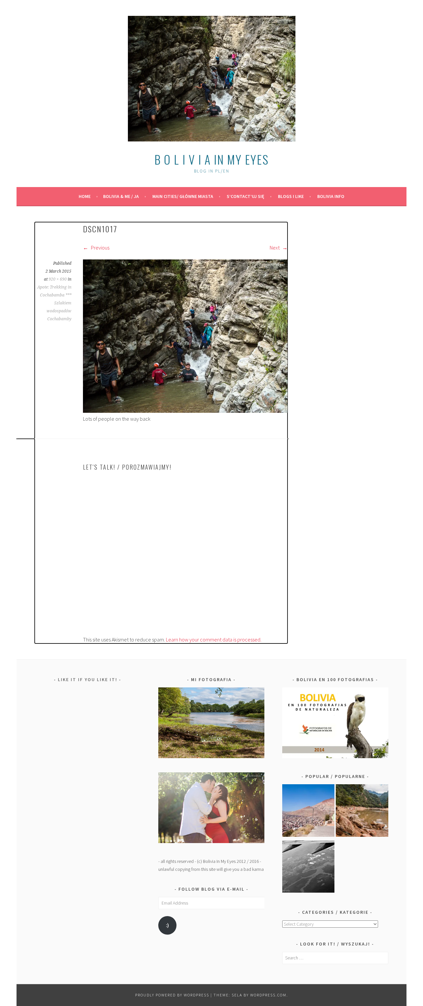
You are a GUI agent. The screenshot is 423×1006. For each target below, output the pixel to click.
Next (275, 247)
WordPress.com (268, 994)
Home (85, 196)
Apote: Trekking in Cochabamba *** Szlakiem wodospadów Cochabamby (54, 303)
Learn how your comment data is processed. (213, 639)
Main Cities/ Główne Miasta (182, 196)
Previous (99, 247)
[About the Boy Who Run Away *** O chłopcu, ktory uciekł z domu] (308, 811)
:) (167, 925)
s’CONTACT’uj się (245, 196)
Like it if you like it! (87, 679)
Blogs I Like (291, 196)
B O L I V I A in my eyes (211, 159)
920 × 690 (58, 279)
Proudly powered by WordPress (172, 994)
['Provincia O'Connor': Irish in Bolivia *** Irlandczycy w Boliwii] (362, 811)
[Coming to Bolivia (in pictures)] (308, 867)
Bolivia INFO (330, 196)
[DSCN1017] (185, 410)
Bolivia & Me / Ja (121, 196)
